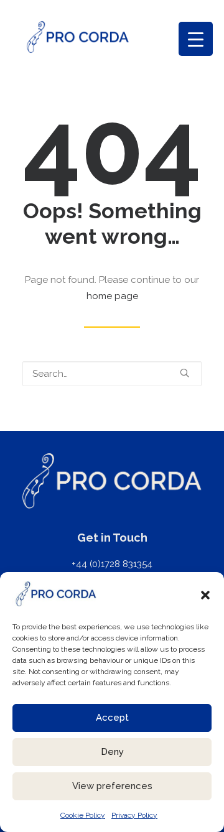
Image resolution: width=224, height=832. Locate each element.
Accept (112, 717)
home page (112, 296)
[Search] (112, 373)
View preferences (112, 786)
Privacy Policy (134, 815)
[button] (205, 595)
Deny (112, 751)
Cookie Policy (82, 815)
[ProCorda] (77, 37)
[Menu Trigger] (196, 39)
